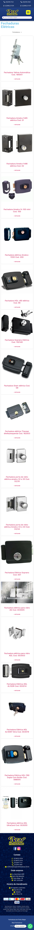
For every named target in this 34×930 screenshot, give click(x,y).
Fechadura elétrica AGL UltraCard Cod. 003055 (17, 824)
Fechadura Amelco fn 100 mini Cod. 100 (17, 210)
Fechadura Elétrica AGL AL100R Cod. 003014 (17, 685)
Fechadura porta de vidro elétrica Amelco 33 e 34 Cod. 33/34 (17, 527)
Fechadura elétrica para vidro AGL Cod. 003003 (17, 654)
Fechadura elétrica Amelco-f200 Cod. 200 (17, 256)
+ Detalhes (17, 79)
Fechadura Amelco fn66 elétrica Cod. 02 (17, 165)
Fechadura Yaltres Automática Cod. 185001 (17, 73)
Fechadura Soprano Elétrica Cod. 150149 (17, 341)
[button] (28, 12)
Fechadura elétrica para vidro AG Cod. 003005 (17, 609)
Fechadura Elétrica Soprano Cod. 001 (17, 574)
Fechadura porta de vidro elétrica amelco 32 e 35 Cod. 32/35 (17, 479)
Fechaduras (16, 32)
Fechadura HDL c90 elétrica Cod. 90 (17, 302)
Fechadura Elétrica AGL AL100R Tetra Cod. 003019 (17, 731)
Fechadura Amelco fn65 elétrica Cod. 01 (17, 119)
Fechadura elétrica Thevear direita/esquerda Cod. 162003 (17, 432)
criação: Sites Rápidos (17, 926)
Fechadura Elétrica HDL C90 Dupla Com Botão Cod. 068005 (17, 777)
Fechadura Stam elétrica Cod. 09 (17, 387)
